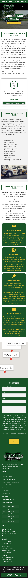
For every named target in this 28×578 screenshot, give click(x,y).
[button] (11, 351)
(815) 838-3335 (7, 544)
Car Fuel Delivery (14, 254)
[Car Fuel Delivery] (14, 250)
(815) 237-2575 (21, 3)
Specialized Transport (8, 499)
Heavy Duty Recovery (9, 479)
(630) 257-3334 (21, 2)
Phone (4, 398)
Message (4, 404)
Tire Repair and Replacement (14, 230)
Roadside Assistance (8, 488)
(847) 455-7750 (8, 552)
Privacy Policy (8, 466)
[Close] (17, 354)
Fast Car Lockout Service (14, 280)
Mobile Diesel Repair (8, 485)
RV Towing (5, 496)
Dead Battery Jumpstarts (14, 314)
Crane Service (6, 490)
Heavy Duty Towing (7, 476)
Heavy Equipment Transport (11, 482)
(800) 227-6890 (14, 100)
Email (3, 392)
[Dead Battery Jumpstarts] (14, 309)
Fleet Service (6, 493)
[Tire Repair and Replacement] (14, 226)
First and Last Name (7, 386)
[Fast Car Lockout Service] (14, 276)
